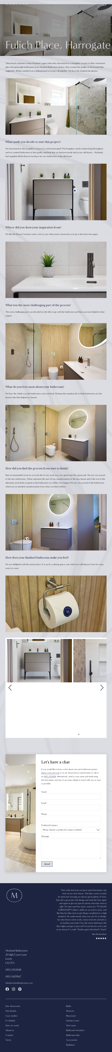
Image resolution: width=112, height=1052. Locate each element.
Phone (44, 814)
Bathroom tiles (73, 1025)
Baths (68, 996)
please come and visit (50, 773)
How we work (12, 1015)
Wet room (71, 1015)
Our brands (10, 1001)
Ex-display (10, 1010)
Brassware (71, 1006)
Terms (8, 1030)
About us (9, 1020)
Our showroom (12, 996)
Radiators (70, 1035)
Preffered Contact (49, 825)
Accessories (71, 1030)
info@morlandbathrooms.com (19, 973)
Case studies (11, 1006)
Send (47, 864)
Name (44, 792)
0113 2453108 (50, 776)
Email (43, 803)
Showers (70, 1001)
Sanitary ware (72, 1010)
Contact (9, 1025)
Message (45, 836)
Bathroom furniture (75, 1020)
